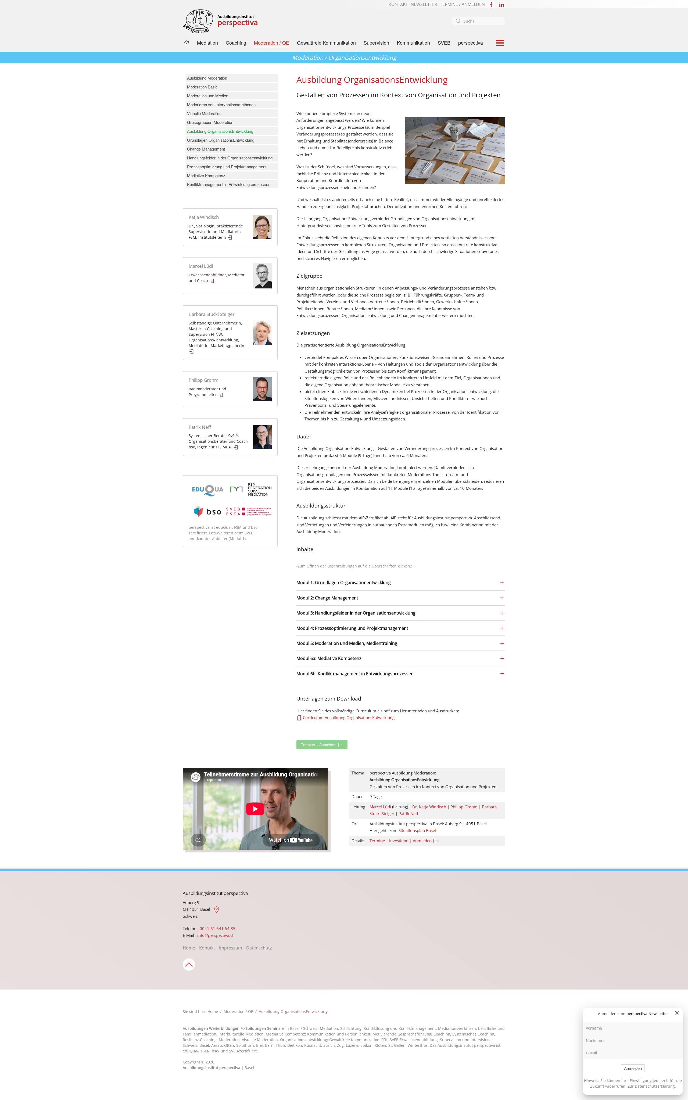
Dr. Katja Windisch (429, 806)
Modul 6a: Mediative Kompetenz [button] (328, 658)
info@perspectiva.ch (216, 935)
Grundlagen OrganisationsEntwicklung (220, 140)
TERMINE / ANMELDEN (462, 4)
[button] (500, 42)
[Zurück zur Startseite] (220, 21)
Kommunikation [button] (413, 42)
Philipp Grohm (203, 380)
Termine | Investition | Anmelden (401, 840)
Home (189, 948)
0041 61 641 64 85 (217, 928)
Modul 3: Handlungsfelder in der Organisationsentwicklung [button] (355, 613)
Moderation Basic (202, 87)
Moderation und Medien (207, 95)
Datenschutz (259, 948)
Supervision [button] (376, 42)
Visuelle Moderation (204, 113)
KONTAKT (398, 4)
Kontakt (207, 948)
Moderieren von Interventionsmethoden (221, 104)
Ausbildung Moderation (207, 78)
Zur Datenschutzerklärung (651, 1086)
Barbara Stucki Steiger (212, 314)
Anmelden (633, 1068)
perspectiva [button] (470, 42)
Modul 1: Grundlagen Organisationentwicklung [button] (343, 582)
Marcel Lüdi (201, 266)
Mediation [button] (207, 42)
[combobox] (478, 21)
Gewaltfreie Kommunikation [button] (326, 42)
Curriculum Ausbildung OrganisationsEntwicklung (348, 717)
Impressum (230, 948)
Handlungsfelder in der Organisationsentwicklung (230, 157)
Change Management (206, 149)
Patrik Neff (200, 427)
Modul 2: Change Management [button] (327, 598)
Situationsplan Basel (417, 830)
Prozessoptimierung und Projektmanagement (226, 166)
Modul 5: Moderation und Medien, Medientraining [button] (346, 643)
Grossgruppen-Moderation (210, 122)
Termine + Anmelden (319, 744)
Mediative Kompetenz (206, 175)
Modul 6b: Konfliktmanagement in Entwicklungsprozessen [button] (355, 674)
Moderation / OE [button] (271, 42)
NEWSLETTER (424, 4)
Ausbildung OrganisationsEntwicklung (220, 131)
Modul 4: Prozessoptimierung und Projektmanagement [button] (352, 628)
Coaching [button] (236, 42)
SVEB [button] (444, 42)
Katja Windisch (204, 217)
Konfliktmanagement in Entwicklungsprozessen (228, 184)
